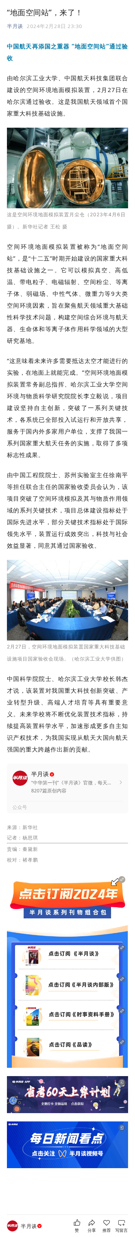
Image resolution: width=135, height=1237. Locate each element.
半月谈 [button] (15, 25)
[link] (32, 1226)
